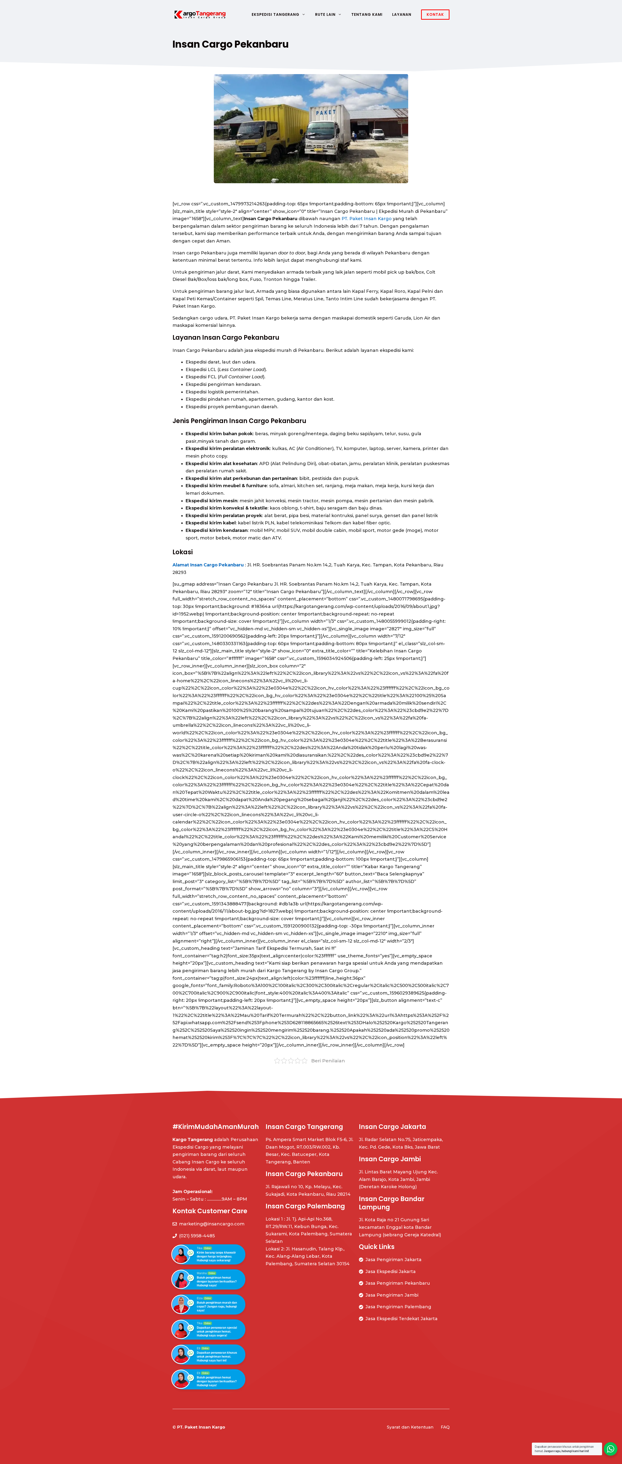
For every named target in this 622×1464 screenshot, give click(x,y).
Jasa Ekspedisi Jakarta (390, 1271)
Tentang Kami (366, 14)
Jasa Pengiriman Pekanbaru (397, 1283)
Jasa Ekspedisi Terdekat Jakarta (401, 1318)
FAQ (445, 1427)
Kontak (435, 14)
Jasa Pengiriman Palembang (398, 1306)
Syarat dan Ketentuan (410, 1427)
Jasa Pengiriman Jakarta (393, 1259)
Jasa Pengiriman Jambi (391, 1295)
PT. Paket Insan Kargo (367, 218)
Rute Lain (325, 14)
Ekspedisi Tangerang (275, 14)
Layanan (401, 14)
